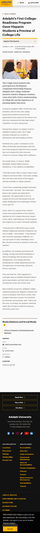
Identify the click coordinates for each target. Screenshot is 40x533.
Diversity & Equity (7, 51)
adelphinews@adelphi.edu (13, 344)
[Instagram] (17, 433)
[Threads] (13, 433)
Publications (26, 51)
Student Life (17, 51)
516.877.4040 (9, 350)
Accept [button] (10, 529)
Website (7, 356)
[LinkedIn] (31, 433)
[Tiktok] (21, 433)
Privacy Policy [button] (9, 523)
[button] (20, 3)
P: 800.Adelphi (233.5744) (20, 427)
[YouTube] (27, 433)
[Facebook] (8, 433)
